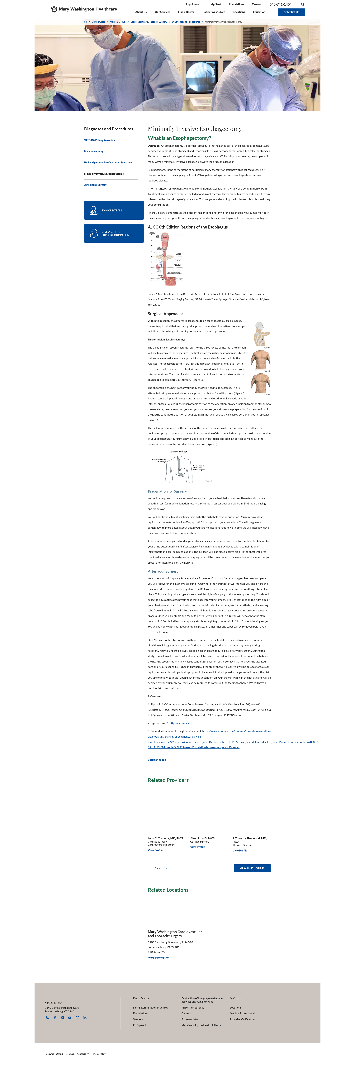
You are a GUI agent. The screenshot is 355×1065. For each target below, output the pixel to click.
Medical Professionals (243, 1013)
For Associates (190, 1019)
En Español (139, 1025)
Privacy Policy (99, 1054)
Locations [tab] (239, 11)
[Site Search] (302, 4)
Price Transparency (193, 1007)
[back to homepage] (85, 21)
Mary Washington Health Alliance (201, 1025)
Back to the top (157, 759)
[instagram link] (77, 1017)
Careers (256, 4)
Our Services (98, 22)
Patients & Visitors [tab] (214, 11)
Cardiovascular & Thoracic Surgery (148, 22)
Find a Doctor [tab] (186, 11)
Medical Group (118, 22)
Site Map (70, 1054)
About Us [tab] (141, 11)
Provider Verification (242, 1019)
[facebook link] (55, 1017)
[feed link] (47, 1017)
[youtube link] (70, 1017)
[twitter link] (62, 1017)
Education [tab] (259, 11)
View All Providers (252, 868)
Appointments (194, 4)
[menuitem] (111, 140)
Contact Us (291, 12)
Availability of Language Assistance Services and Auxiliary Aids (202, 1000)
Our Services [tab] (162, 11)
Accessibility (83, 1054)
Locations (235, 1007)
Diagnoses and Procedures (186, 22)
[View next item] (166, 868)
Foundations (236, 4)
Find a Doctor (141, 998)
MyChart (216, 4)
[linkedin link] (85, 1017)
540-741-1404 (281, 4)
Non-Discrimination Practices (150, 1007)
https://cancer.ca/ (180, 723)
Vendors (138, 1019)
